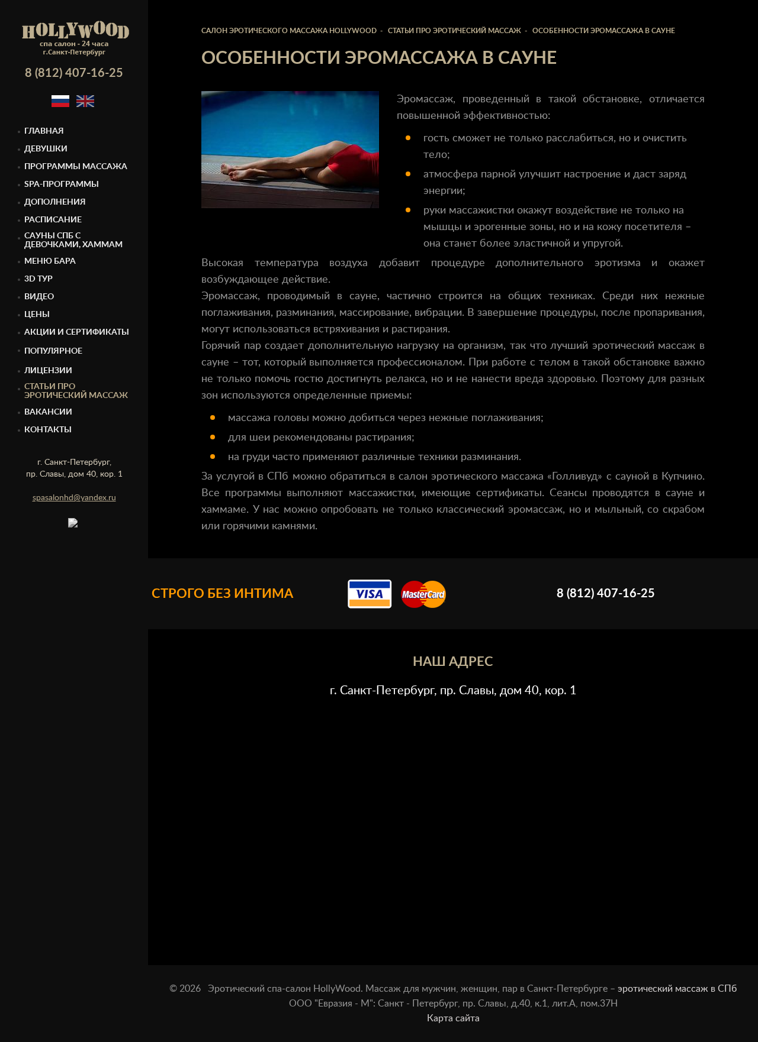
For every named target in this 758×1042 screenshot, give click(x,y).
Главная (44, 131)
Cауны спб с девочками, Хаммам (73, 240)
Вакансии (48, 412)
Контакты (48, 430)
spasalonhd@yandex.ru (74, 498)
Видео (39, 297)
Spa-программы (61, 184)
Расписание (53, 220)
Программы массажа (75, 167)
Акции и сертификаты (76, 332)
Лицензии (48, 371)
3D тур (38, 279)
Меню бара (50, 261)
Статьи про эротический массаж (76, 391)
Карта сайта (453, 1018)
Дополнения (55, 202)
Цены (37, 314)
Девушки (46, 149)
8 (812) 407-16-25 (74, 73)
